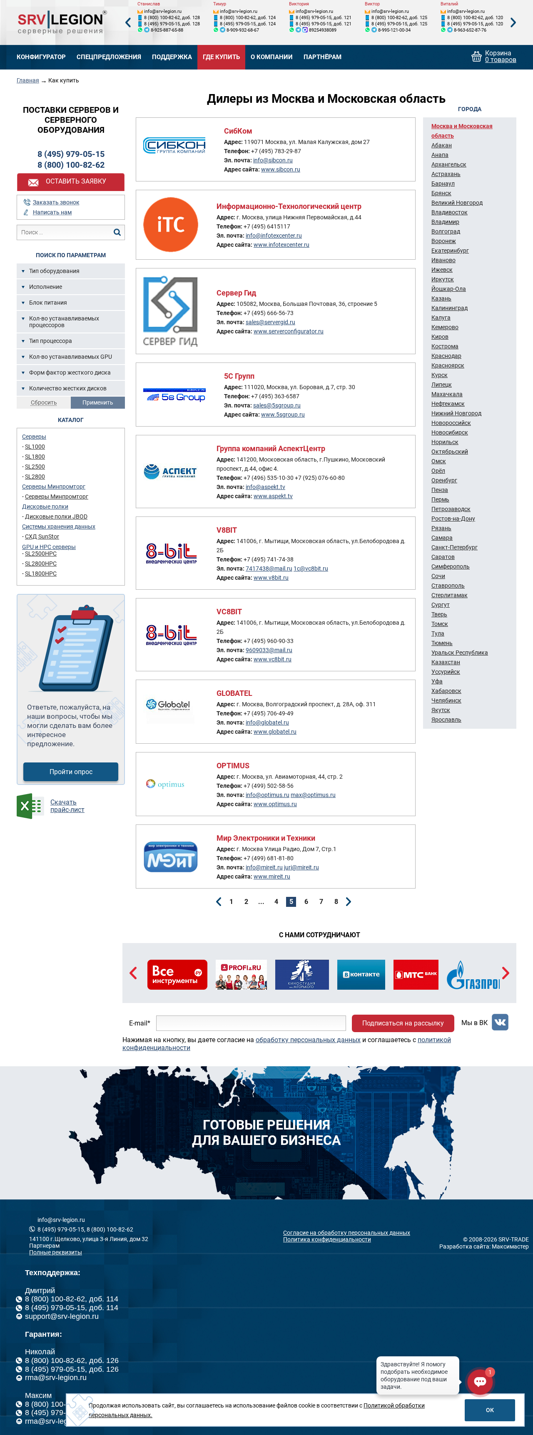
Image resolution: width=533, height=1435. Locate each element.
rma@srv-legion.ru (56, 1377)
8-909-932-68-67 (243, 30)
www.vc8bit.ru (272, 659)
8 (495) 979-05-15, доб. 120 (475, 24)
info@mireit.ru (264, 867)
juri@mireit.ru (301, 867)
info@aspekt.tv (265, 487)
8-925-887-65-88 (167, 30)
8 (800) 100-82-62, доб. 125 (399, 17)
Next (513, 22)
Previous (128, 22)
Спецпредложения (109, 57)
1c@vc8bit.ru (311, 568)
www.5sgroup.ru (283, 414)
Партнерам (44, 1245)
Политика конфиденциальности (327, 1239)
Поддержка (172, 57)
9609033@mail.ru (269, 650)
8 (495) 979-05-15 (71, 154)
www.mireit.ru (272, 876)
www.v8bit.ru (271, 577)
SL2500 (35, 466)
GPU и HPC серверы (49, 547)
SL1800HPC (41, 573)
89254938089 (322, 30)
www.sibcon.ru (280, 169)
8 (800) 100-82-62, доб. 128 (172, 17)
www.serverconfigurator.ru (289, 331)
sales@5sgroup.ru (277, 405)
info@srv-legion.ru (163, 11)
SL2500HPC (41, 553)
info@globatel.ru (267, 722)
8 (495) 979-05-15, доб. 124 (248, 24)
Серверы (34, 436)
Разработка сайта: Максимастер (484, 1246)
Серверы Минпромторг (53, 486)
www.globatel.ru (275, 731)
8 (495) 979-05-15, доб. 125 (399, 24)
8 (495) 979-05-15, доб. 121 (323, 17)
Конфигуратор (41, 57)
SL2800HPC (41, 563)
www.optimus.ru (275, 804)
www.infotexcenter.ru (281, 244)
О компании (272, 57)
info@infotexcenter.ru (274, 235)
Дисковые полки (45, 506)
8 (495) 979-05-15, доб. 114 (71, 1307)
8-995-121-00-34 (394, 30)
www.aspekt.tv (273, 496)
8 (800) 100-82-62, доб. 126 (72, 1360)
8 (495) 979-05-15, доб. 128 (172, 24)
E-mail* (139, 1023)
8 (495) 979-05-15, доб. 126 (72, 1369)
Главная (28, 80)
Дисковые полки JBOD (56, 516)
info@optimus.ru (267, 795)
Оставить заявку (76, 181)
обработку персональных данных (308, 1040)
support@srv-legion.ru (62, 1316)
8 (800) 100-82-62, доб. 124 (248, 17)
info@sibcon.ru (273, 160)
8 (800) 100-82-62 (71, 165)
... (261, 902)
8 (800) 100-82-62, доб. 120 (475, 17)
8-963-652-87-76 (470, 30)
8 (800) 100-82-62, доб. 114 (71, 1299)
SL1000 (35, 446)
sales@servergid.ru (270, 322)
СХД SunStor (42, 536)
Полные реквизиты (55, 1252)
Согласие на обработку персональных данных (346, 1232)
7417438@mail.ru (269, 568)
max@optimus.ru (313, 795)
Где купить (221, 57)
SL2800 (35, 476)
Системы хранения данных (58, 526)
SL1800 (35, 456)
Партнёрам (322, 57)
